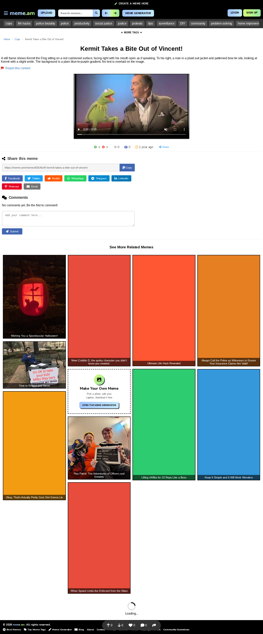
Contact (101, 629)
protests (137, 23)
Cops (17, 39)
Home (7, 39)
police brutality (45, 23)
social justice (103, 23)
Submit (14, 231)
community (198, 23)
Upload (46, 13)
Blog (81, 629)
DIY (182, 23)
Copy (128, 167)
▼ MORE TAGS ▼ (131, 32)
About (90, 629)
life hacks (24, 23)
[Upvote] (95, 147)
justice (122, 23)
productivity (82, 23)
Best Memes (14, 629)
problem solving (221, 23)
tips (150, 23)
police (65, 23)
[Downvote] (103, 147)
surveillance (166, 23)
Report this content (17, 68)
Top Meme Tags (37, 629)
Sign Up (252, 12)
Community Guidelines (176, 629)
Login (235, 12)
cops (9, 23)
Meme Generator (138, 13)
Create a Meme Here (133, 3)
